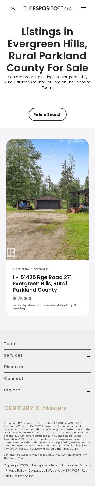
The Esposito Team (45, 465)
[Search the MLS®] (13, 8)
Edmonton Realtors (76, 465)
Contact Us (37, 470)
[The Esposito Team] (48, 13)
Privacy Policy (16, 470)
